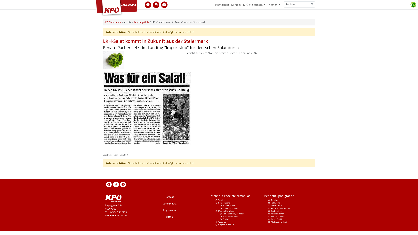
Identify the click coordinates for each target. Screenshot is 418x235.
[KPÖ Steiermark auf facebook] (148, 4)
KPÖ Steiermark (253, 5)
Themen (272, 5)
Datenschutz (169, 203)
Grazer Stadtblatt (278, 219)
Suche (169, 216)
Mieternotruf (276, 205)
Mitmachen (222, 5)
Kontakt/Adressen (278, 216)
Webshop (222, 222)
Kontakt (236, 5)
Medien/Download (226, 211)
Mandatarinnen (229, 205)
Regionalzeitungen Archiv (233, 213)
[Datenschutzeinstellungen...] (413, 5)
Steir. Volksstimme (230, 216)
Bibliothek (227, 219)
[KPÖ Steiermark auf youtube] (164, 4)
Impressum (169, 210)
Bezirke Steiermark (230, 208)
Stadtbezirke (276, 211)
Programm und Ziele (226, 224)
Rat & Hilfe (275, 203)
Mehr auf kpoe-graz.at (279, 196)
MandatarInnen (277, 213)
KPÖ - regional (224, 203)
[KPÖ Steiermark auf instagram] (156, 4)
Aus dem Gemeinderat (280, 208)
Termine (221, 200)
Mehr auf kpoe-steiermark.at (230, 196)
